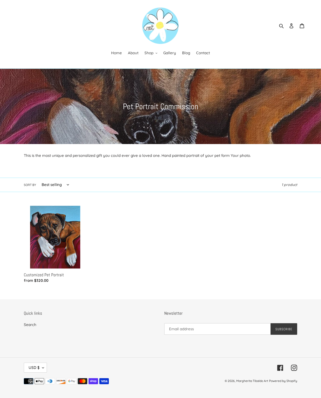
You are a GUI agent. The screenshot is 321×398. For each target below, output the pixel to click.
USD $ (34, 367)
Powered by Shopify (283, 381)
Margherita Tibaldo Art (252, 381)
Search (30, 324)
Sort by (30, 185)
